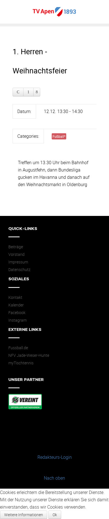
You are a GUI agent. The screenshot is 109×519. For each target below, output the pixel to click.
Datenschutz (19, 269)
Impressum (18, 262)
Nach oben (54, 478)
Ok (55, 514)
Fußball (59, 136)
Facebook (16, 312)
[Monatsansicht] (18, 92)
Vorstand (16, 254)
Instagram (17, 320)
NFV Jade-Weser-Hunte (28, 355)
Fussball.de (18, 347)
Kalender (16, 305)
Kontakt (15, 297)
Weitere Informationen (23, 514)
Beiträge (15, 246)
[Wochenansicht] (28, 92)
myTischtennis (21, 362)
